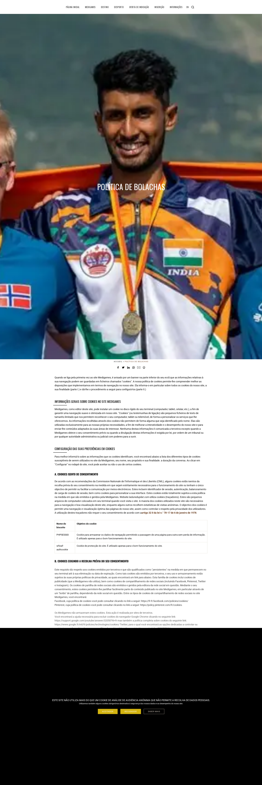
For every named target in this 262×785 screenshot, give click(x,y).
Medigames (90, 7)
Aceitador (107, 711)
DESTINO (105, 7)
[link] (169, 512)
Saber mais (154, 711)
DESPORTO (119, 7)
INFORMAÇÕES (176, 7)
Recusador (131, 711)
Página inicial (72, 7)
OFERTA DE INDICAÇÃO (139, 7)
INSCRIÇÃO (159, 7)
